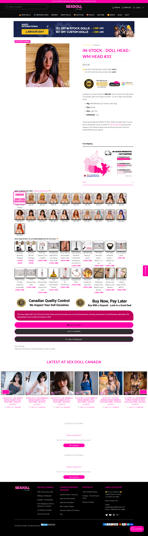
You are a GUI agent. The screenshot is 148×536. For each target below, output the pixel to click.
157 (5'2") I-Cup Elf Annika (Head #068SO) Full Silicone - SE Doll (110, 383)
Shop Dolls (66, 15)
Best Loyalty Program (67, 506)
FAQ (61, 514)
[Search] (7, 7)
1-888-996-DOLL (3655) (117, 509)
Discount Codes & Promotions (70, 510)
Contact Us (110, 497)
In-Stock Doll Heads (37, 349)
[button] (74, 339)
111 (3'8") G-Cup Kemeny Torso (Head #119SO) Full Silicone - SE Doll (135, 383)
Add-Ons (100, 15)
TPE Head (21, 346)
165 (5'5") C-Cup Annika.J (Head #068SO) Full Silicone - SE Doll (61, 383)
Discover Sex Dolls (43, 514)
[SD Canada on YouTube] (110, 515)
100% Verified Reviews (90, 492)
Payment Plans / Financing (68, 495)
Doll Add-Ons (26, 349)
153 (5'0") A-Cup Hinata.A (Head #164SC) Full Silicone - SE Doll (37, 383)
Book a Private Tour (111, 501)
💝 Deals (90, 15)
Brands (54, 15)
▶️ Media (111, 15)
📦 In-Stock (79, 15)
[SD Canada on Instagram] (113, 515)
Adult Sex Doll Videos (67, 502)
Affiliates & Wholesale (44, 496)
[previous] (5, 392)
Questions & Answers (73, 423)
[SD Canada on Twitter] (106, 515)
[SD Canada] (74, 8)
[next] (143, 392)
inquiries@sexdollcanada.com (115, 507)
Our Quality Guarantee (44, 510)
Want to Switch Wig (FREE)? (31, 191)
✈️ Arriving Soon (41, 15)
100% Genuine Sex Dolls (45, 492)
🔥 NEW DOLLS (25, 15)
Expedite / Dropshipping (45, 500)
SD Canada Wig (116, 125)
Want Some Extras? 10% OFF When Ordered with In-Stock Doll (35, 239)
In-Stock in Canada (49, 349)
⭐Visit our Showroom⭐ (113, 492)
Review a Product (88, 502)
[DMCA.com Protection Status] (48, 526)
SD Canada (23, 526)
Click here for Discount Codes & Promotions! (74, 1)
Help (127, 15)
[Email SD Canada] (117, 515)
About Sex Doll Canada (67, 498)
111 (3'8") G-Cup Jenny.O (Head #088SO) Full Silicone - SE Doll (86, 383)
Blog (120, 15)
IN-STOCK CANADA (22, 41)
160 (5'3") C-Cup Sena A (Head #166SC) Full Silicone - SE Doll (12, 383)
